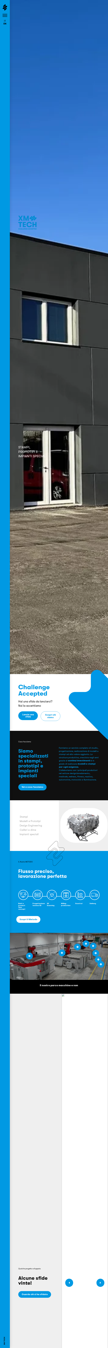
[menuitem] (5, 21)
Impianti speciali (29, 834)
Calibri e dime (28, 830)
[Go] (29, 956)
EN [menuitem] (5, 23)
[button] (100, 1282)
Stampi (24, 816)
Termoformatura (31, 821)
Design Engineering (31, 825)
